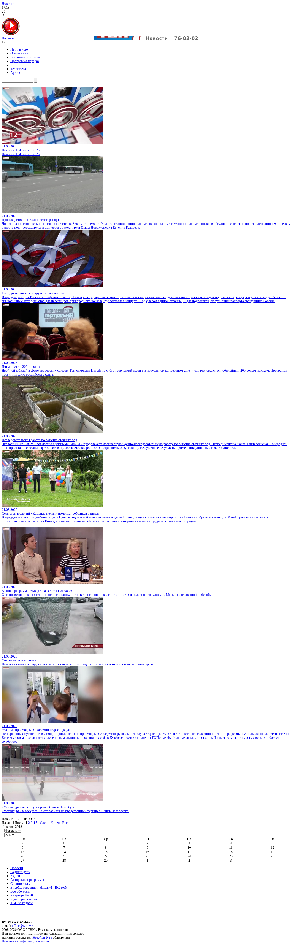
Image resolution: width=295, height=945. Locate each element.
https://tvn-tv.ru (41, 937)
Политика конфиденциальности (25, 941)
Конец (55, 822)
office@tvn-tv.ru (23, 926)
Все (65, 822)
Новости (8, 3)
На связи (8, 38)
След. (44, 822)
